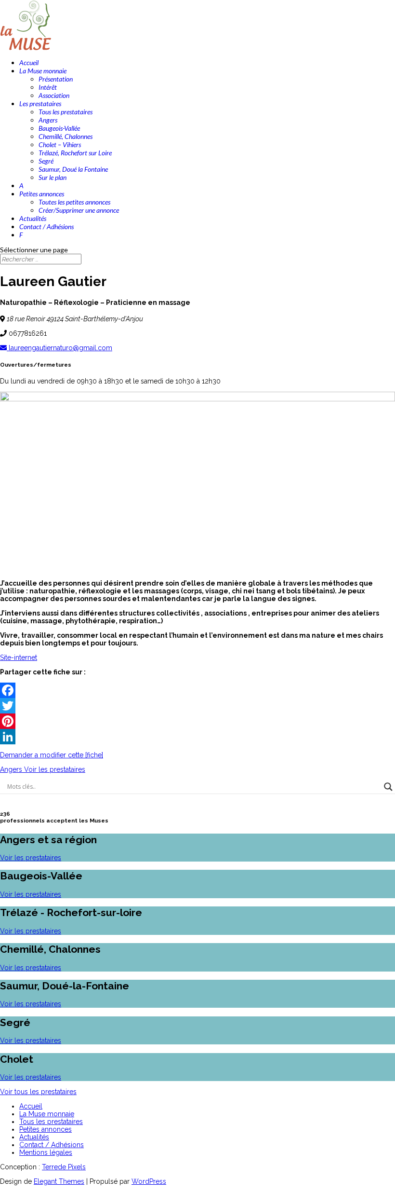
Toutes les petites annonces (74, 202)
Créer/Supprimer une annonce (79, 210)
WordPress (149, 1181)
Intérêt (48, 87)
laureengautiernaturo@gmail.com (59, 348)
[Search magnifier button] (388, 787)
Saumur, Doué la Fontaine (73, 169)
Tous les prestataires (65, 112)
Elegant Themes (59, 1181)
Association (54, 95)
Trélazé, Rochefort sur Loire (75, 153)
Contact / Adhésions (46, 226)
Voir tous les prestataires (38, 1092)
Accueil (29, 62)
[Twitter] (197, 705)
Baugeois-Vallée (59, 128)
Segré (46, 161)
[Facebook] (197, 690)
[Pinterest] (197, 721)
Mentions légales (45, 1152)
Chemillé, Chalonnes (65, 136)
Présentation (56, 79)
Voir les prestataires (30, 858)
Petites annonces (41, 194)
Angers (48, 120)
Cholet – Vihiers (60, 144)
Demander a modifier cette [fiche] (51, 755)
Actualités (32, 218)
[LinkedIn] (197, 736)
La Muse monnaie (42, 71)
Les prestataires (40, 103)
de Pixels (64, 1167)
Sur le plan (52, 177)
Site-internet (18, 657)
